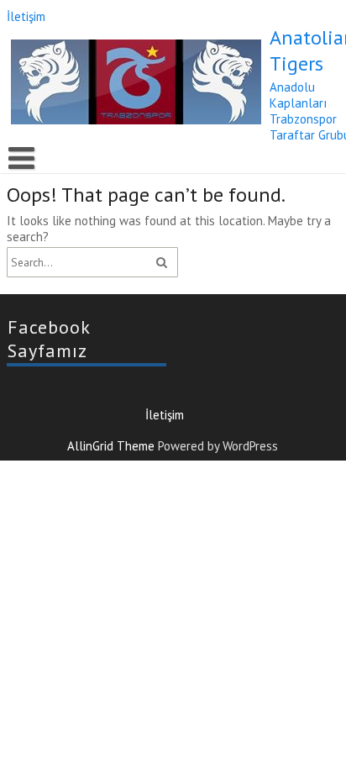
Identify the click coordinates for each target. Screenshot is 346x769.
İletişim (26, 16)
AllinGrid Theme (113, 446)
